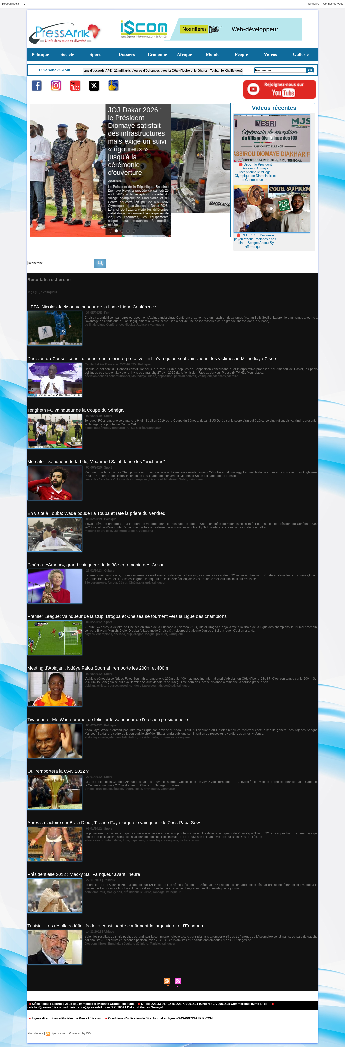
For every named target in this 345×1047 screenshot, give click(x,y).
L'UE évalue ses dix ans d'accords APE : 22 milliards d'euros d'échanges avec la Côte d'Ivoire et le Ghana (89, 70)
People (241, 54)
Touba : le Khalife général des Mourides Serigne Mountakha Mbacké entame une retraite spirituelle (238, 70)
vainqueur (157, 324)
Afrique (184, 54)
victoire (232, 376)
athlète (101, 685)
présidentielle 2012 (137, 892)
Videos (270, 54)
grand (145, 582)
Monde (212, 54)
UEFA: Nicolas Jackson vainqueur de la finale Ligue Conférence (91, 306)
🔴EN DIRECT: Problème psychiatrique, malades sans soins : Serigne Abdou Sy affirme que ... (255, 241)
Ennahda (114, 943)
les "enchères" (105, 479)
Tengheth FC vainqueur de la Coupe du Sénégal (76, 410)
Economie (157, 54)
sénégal (169, 685)
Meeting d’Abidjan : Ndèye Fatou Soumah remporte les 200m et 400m (97, 668)
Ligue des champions (132, 479)
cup (129, 634)
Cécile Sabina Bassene (101, 364)
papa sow (137, 840)
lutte (126, 840)
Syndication (59, 1033)
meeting (125, 685)
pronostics (151, 789)
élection (115, 737)
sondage (158, 892)
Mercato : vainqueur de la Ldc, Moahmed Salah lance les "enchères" (96, 461)
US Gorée (138, 428)
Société (67, 54)
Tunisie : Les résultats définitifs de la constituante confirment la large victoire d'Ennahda (115, 925)
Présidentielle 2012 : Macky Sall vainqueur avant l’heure (83, 874)
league (150, 634)
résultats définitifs (135, 943)
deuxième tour (95, 892)
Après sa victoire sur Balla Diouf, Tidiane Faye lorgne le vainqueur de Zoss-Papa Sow (113, 822)
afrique (90, 789)
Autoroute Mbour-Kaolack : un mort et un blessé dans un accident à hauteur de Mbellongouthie (194, 129)
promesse (167, 737)
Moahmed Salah (175, 479)
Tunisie (155, 943)
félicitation (129, 737)
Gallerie (301, 54)
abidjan (90, 685)
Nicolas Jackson (137, 324)
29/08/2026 (174, 157)
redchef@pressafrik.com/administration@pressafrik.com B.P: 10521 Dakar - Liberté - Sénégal (95, 1007)
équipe (118, 789)
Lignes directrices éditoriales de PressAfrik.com (66, 1018)
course (113, 685)
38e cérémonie (95, 582)
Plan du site (35, 1033)
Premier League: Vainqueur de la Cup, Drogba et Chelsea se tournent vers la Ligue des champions (127, 616)
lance (88, 479)
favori (129, 789)
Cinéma (134, 582)
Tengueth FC (121, 428)
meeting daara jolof (98, 531)
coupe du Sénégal (97, 428)
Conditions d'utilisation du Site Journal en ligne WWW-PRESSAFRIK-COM (160, 1018)
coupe (107, 789)
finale (138, 789)
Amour (112, 582)
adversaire (92, 840)
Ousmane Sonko (125, 531)
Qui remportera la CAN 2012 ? (58, 771)
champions (104, 634)
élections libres (96, 943)
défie (117, 840)
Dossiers (127, 54)
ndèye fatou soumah (147, 685)
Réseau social (10, 3)
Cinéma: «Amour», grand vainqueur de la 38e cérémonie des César (95, 564)
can (99, 789)
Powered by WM (80, 1033)
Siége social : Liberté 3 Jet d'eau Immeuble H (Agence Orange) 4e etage (83, 1004)
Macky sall (114, 892)
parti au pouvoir (185, 376)
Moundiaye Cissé (143, 376)
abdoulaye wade (96, 737)
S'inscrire (313, 3)
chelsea (119, 634)
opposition (165, 376)
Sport (95, 54)
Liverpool (156, 479)
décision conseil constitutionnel (107, 376)
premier (161, 634)
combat (107, 840)
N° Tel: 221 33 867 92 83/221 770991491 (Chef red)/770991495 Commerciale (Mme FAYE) (204, 1004)
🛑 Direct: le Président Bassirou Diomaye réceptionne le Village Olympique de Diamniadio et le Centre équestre (255, 172)
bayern (90, 634)
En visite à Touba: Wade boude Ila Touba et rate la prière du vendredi (96, 513)
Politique (40, 54)
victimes (219, 376)
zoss (195, 840)
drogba (138, 634)
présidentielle (148, 737)
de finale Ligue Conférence (104, 324)
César (123, 582)
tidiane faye (154, 840)
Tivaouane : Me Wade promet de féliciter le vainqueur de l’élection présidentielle (107, 719)
